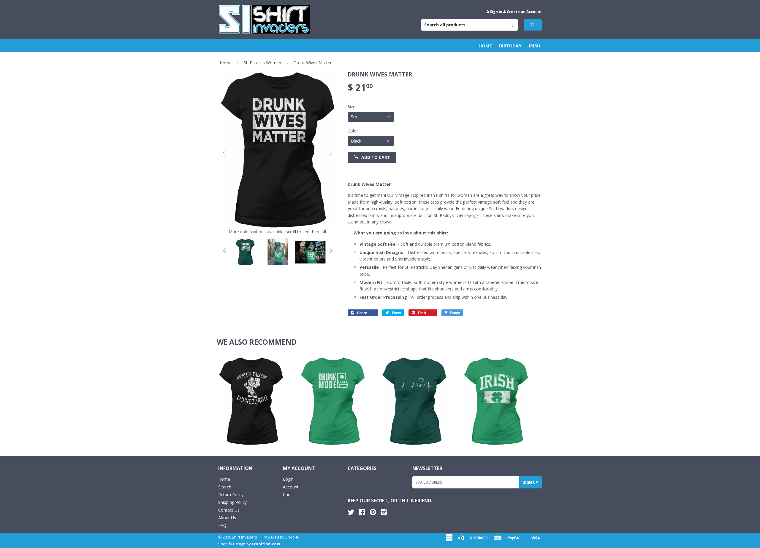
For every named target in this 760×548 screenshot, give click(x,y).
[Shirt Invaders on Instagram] (383, 513)
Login (288, 479)
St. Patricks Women (262, 62)
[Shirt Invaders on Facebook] (361, 513)
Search (224, 487)
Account (291, 487)
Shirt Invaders (244, 537)
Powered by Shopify (281, 537)
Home (485, 46)
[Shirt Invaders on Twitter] (351, 513)
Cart (287, 494)
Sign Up (530, 482)
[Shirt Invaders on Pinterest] (372, 513)
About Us (227, 517)
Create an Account (524, 11)
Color (353, 131)
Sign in (496, 11)
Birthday (510, 46)
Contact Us (229, 510)
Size (351, 106)
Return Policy (230, 494)
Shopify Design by (249, 544)
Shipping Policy (232, 502)
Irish (534, 46)
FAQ (222, 525)
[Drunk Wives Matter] (245, 252)
